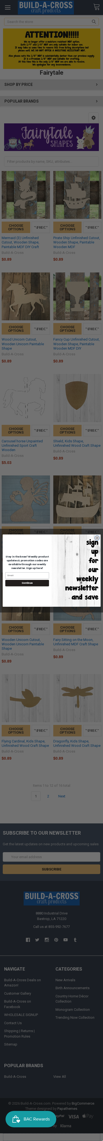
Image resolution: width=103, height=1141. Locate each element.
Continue (26, 582)
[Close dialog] (96, 537)
